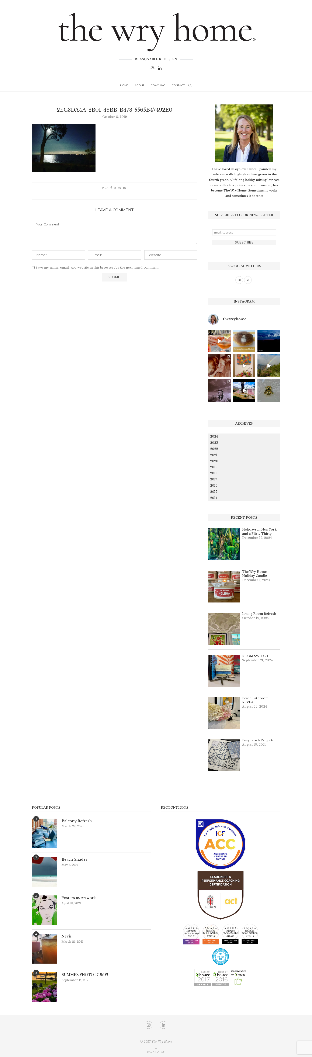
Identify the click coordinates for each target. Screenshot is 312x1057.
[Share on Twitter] (115, 188)
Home (124, 85)
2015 (213, 492)
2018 (213, 473)
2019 (213, 467)
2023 (214, 443)
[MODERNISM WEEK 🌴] (244, 390)
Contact (178, 85)
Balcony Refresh (77, 821)
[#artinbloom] (244, 365)
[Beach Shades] (44, 872)
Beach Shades (74, 859)
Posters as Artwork (79, 898)
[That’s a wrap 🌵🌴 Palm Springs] (268, 365)
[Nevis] (44, 949)
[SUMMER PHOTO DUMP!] (44, 987)
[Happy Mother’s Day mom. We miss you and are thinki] (219, 365)
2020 (214, 461)
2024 (214, 436)
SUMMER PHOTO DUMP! (85, 975)
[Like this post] (106, 188)
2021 (213, 455)
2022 (214, 449)
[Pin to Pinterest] (119, 188)
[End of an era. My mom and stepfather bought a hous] (268, 390)
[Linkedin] (160, 68)
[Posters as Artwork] (44, 910)
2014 (213, 498)
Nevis (67, 936)
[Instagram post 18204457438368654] (219, 341)
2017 (213, 479)
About (139, 85)
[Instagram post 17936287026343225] (244, 341)
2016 (213, 485)
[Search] (190, 85)
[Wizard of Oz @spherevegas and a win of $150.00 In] (219, 390)
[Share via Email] (124, 188)
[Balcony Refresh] (44, 833)
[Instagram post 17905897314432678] (268, 341)
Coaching (158, 85)
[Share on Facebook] (111, 188)
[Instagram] (152, 68)
